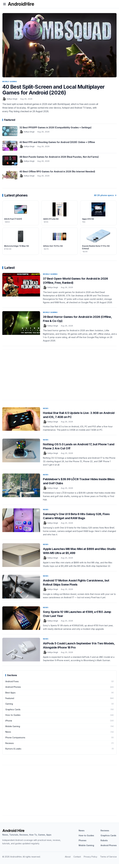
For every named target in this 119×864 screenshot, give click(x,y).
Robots (104, 840)
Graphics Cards (108, 835)
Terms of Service (108, 856)
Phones (82, 840)
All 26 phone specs (104, 195)
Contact (77, 856)
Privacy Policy (90, 856)
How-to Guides (86, 835)
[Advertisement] (59, 376)
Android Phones (109, 845)
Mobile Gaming (9, 82)
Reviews (105, 830)
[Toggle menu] (4, 4)
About (68, 856)
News (45, 408)
